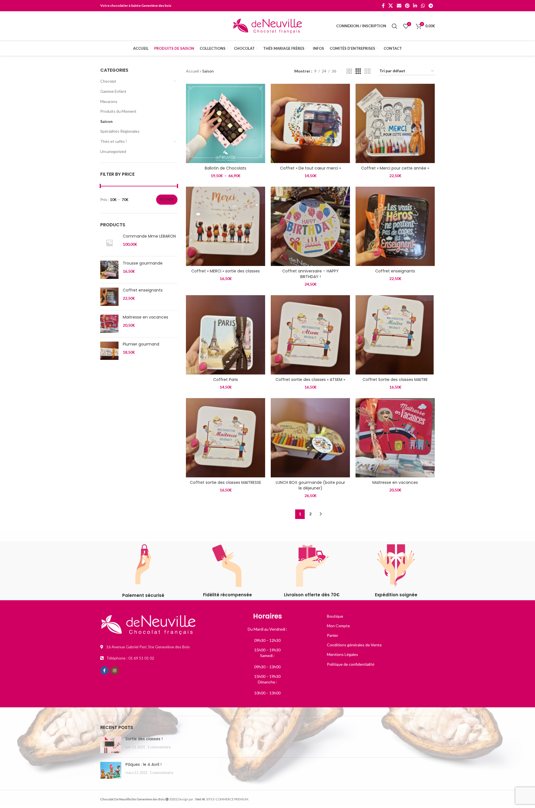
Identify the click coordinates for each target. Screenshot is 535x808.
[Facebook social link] (383, 5)
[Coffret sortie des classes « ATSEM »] (310, 334)
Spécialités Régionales (120, 131)
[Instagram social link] (114, 670)
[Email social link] (399, 5)
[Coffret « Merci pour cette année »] (395, 123)
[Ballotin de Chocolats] (225, 123)
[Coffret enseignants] (109, 297)
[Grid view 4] (367, 71)
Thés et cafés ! (113, 141)
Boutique (335, 616)
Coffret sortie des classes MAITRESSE (225, 482)
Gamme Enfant (113, 91)
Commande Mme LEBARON (149, 236)
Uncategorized (113, 151)
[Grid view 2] (349, 71)
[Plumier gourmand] (109, 351)
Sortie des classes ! (144, 739)
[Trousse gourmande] (109, 270)
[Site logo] (268, 25)
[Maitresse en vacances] (109, 324)
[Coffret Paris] (225, 334)
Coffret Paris (225, 379)
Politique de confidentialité (350, 664)
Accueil (192, 71)
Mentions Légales (342, 654)
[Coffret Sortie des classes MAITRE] (395, 334)
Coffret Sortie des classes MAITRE (395, 379)
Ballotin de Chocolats (225, 168)
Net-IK (200, 799)
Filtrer (167, 199)
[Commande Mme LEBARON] (109, 243)
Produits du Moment (118, 111)
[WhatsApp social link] (423, 5)
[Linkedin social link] (415, 5)
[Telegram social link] (431, 5)
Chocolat (108, 81)
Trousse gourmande (143, 263)
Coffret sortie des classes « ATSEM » (310, 379)
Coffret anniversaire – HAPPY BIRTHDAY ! (310, 273)
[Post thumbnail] (110, 744)
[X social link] (391, 5)
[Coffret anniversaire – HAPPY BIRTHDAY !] (310, 226)
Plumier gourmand (141, 344)
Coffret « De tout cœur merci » (310, 168)
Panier (332, 635)
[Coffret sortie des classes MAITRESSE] (225, 437)
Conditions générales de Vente (354, 644)
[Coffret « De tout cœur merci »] (310, 123)
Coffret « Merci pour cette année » (395, 168)
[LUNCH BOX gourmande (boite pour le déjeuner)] (310, 437)
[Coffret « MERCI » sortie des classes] (225, 226)
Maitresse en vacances (145, 317)
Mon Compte (338, 625)
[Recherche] (394, 26)
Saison (106, 121)
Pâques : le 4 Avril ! (143, 764)
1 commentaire (159, 747)
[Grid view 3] (358, 71)
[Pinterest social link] (407, 5)
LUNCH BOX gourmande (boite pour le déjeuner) (310, 485)
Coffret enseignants (143, 290)
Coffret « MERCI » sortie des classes (225, 271)
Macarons (108, 101)
